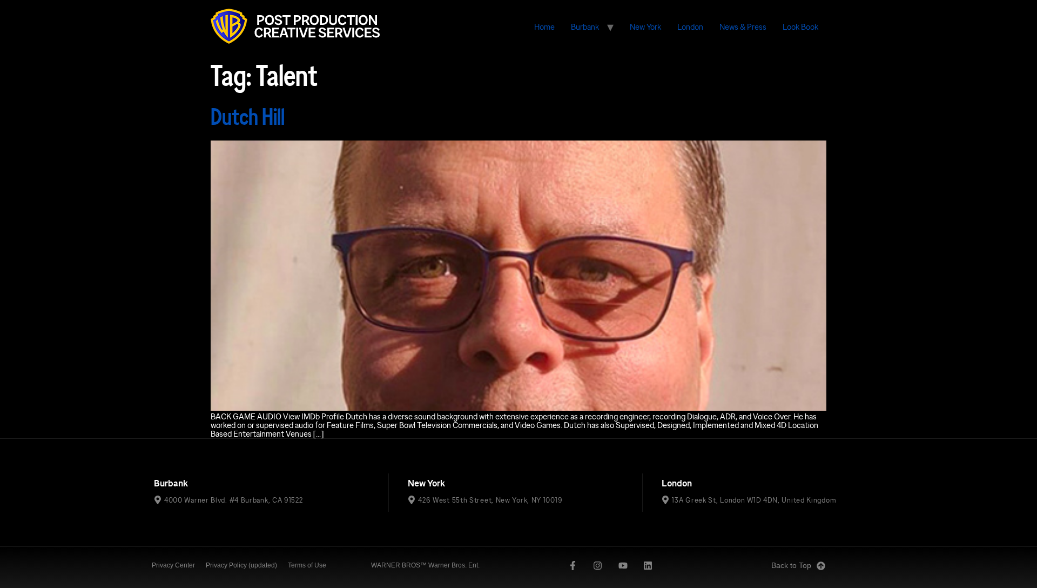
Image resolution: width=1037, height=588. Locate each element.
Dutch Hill (248, 117)
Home (544, 26)
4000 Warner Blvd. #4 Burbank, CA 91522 (233, 500)
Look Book (800, 26)
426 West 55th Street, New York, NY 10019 (490, 500)
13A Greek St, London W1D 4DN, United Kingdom (754, 500)
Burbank (585, 26)
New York (645, 26)
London (690, 26)
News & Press (742, 26)
